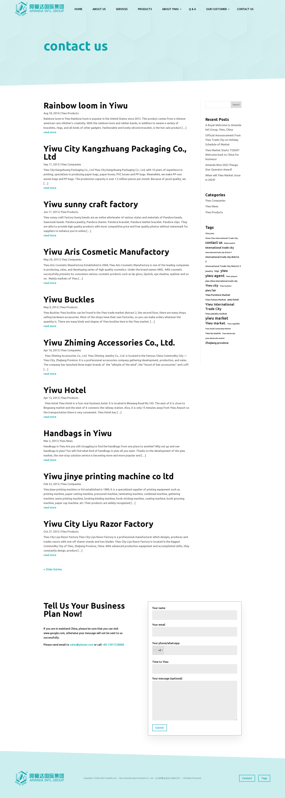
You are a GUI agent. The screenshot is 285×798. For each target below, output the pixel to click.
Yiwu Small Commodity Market (218, 329)
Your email (158, 624)
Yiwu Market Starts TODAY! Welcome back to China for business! (222, 155)
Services (122, 9)
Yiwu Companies (71, 164)
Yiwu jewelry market (216, 313)
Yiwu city (211, 285)
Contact (247, 778)
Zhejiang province (217, 342)
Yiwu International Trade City (219, 306)
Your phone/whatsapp (166, 647)
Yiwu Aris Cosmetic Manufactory (106, 251)
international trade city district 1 (218, 252)
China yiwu (209, 233)
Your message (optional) (167, 678)
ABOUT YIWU (170, 9)
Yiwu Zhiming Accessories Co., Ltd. (109, 342)
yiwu (224, 271)
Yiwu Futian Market (215, 299)
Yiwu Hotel (65, 390)
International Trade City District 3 (223, 266)
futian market (229, 243)
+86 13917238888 (113, 644)
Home (78, 9)
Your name (158, 608)
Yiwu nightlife (233, 324)
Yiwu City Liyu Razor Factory (98, 523)
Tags (264, 778)
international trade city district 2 (222, 259)
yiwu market (216, 318)
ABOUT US (99, 9)
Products (145, 9)
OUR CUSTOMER (216, 9)
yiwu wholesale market (214, 338)
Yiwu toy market (213, 333)
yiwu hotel (233, 299)
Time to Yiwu (160, 661)
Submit (159, 727)
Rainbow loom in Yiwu (86, 105)
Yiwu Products (70, 113)
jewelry (209, 271)
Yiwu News (66, 440)
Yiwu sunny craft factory (91, 204)
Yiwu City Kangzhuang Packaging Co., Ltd (115, 152)
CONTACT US (245, 9)
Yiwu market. (215, 323)
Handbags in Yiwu (78, 433)
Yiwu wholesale (228, 333)
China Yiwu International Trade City (221, 238)
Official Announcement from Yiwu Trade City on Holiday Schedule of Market (223, 140)
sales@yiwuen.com (81, 644)
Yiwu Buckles (69, 299)
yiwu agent (215, 276)
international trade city (219, 247)
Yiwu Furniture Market (217, 295)
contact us (213, 242)
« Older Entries (53, 569)
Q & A (192, 9)
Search (236, 104)
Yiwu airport (231, 276)
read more (50, 132)
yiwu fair (210, 290)
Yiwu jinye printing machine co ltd (109, 476)
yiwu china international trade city (221, 281)
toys (216, 271)
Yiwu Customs (226, 286)
